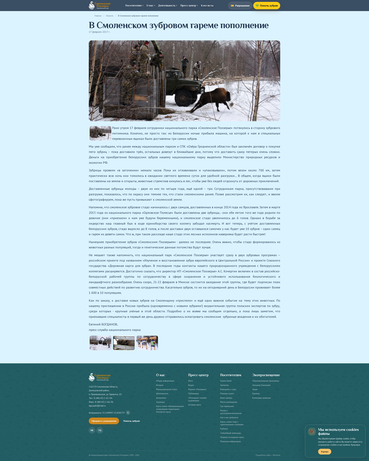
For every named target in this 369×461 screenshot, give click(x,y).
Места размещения (228, 402)
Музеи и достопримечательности (231, 412)
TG (99, 430)
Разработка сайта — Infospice (268, 455)
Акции (255, 389)
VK (92, 430)
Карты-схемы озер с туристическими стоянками (231, 423)
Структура (160, 402)
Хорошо (324, 451)
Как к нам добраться (229, 417)
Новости (109, 15)
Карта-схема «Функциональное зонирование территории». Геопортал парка (170, 409)
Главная (98, 15)
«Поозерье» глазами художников (197, 399)
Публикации (193, 393)
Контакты (207, 5)
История (159, 385)
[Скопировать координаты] (128, 413)
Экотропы (224, 385)
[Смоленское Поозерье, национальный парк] (100, 5)
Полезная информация (230, 441)
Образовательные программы (265, 381)
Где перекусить (227, 406)
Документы (161, 398)
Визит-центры (226, 398)
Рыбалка (224, 428)
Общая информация (165, 381)
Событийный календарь (230, 433)
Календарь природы (261, 398)
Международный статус (166, 389)
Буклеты (256, 393)
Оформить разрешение (103, 420)
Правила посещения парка (232, 437)
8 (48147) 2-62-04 (103, 398)
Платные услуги (227, 393)
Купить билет (226, 381)
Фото (190, 381)
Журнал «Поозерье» (197, 389)
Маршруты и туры (228, 389)
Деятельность (162, 393)
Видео (191, 385)
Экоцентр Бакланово (261, 385)
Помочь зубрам (131, 420)
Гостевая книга (194, 404)
